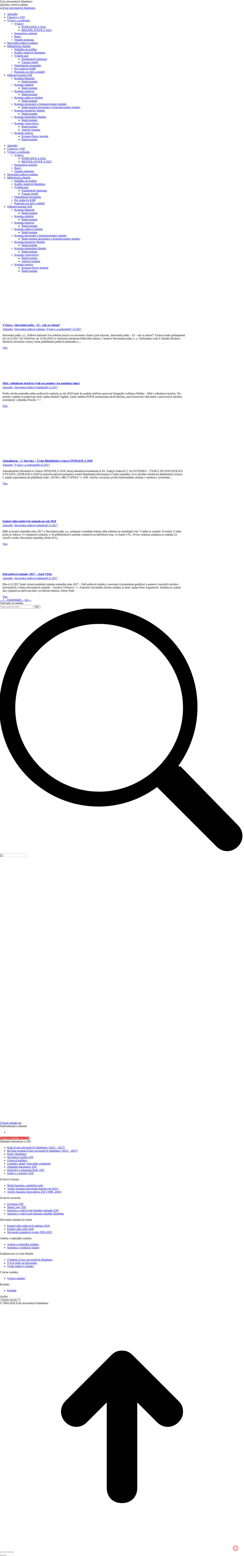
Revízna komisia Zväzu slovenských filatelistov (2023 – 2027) (42, 1150)
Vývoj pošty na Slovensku (22, 1262)
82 (11, 599)
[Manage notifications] (235, 1548)
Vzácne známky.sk (10, 1122)
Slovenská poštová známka (29, 329)
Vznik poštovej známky (20, 1266)
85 (20, 599)
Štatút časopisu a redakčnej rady (25, 1185)
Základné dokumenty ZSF (22, 1166)
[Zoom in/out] (12, 1552)
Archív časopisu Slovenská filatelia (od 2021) (32, 1188)
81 (8, 599)
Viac (5, 347)
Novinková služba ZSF (20, 1157)
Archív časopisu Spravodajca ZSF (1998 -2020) (34, 1191)
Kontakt (11, 1290)
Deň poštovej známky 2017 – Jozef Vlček (27, 574)
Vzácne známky (16, 1278)
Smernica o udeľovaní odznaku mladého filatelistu (35, 1213)
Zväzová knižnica (17, 1160)
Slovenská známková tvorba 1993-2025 (29, 1232)
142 (26, 599)
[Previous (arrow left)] (1, 1555)
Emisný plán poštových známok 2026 (28, 1225)
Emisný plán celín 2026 (20, 1229)
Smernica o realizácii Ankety (23, 1247)
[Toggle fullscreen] (8, 1552)
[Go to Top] (122, 1547)
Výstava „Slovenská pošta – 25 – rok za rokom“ (31, 325)
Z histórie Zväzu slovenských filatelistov (30, 1259)
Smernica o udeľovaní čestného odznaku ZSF (33, 1210)
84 (17, 599)
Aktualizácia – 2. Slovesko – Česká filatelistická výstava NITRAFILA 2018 (48, 460)
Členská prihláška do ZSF (14, 1138)
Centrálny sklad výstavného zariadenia (29, 1163)
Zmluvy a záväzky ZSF (20, 1173)
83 (14, 599)
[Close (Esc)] (1, 1552)
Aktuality (8, 329)
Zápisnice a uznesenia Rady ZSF (25, 1170)
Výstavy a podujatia (57, 329)
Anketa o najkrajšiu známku (23, 1244)
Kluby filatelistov (17, 1153)
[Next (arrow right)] (5, 1555)
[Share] (5, 1552)
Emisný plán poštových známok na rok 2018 (29, 521)
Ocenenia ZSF (15, 1203)
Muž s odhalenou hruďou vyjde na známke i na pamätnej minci (41, 383)
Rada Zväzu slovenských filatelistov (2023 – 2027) (36, 1147)
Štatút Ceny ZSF (16, 1207)
